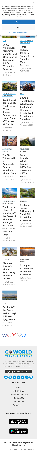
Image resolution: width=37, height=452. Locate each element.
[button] (34, 3)
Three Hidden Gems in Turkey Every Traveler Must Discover (27, 56)
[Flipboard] (31, 377)
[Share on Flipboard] (14, 335)
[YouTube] (18, 377)
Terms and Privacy (22, 32)
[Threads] (27, 377)
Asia (4, 41)
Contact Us (18, 398)
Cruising (23, 201)
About (18, 387)
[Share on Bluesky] (23, 335)
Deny (18, 28)
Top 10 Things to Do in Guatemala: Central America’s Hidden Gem (9, 164)
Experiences (18, 405)
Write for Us (14, 449)
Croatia (5, 259)
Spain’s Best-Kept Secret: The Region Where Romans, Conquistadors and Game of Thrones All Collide (9, 112)
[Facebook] (6, 377)
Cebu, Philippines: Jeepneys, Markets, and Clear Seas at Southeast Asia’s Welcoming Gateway (9, 56)
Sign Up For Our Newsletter (19, 371)
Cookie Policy (12, 32)
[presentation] (9, 86)
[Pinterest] (14, 377)
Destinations (18, 401)
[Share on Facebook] (4, 335)
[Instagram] (10, 377)
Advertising (18, 391)
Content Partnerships (18, 394)
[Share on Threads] (19, 335)
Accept (18, 22)
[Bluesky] (22, 377)
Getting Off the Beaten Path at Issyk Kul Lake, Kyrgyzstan (9, 313)
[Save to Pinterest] (9, 335)
